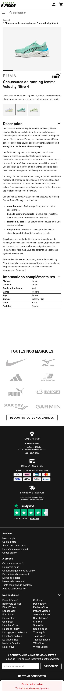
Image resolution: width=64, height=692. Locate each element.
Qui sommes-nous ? (13, 563)
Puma (10, 75)
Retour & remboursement (15, 574)
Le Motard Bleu (10, 639)
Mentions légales (11, 577)
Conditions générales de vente (18, 570)
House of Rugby (10, 628)
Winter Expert (40, 646)
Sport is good (40, 628)
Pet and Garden (41, 610)
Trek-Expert (39, 636)
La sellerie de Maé (12, 636)
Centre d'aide (9, 541)
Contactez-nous (32, 443)
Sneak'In (37, 621)
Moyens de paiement (13, 581)
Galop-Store (8, 618)
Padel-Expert (40, 603)
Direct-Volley (9, 607)
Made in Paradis (11, 643)
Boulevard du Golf (11, 603)
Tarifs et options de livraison (17, 585)
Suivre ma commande (13, 545)
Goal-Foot (7, 621)
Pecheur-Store (40, 607)
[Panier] (61, 4)
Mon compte (8, 538)
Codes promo (9, 552)
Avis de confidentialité (14, 588)
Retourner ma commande (15, 549)
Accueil (6, 20)
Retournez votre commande (32, 499)
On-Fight (37, 600)
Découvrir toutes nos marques (32, 417)
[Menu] (3, 12)
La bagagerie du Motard (15, 632)
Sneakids (38, 625)
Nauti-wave (8, 646)
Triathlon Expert (41, 639)
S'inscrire (51, 666)
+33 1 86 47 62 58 (32, 453)
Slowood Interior (41, 614)
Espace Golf (8, 610)
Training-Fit (39, 632)
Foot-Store (8, 614)
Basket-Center (10, 600)
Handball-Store (10, 625)
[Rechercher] (11, 12)
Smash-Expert (40, 618)
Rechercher (19, 12)
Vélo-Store (38, 643)
